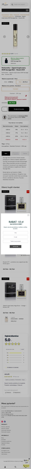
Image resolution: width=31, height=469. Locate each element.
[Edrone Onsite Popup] (15, 234)
